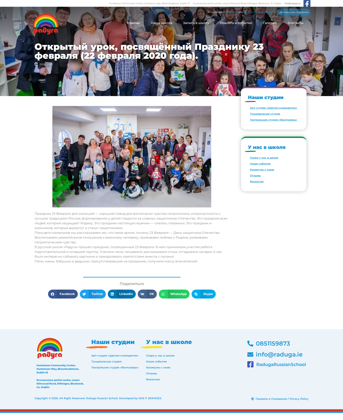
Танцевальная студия (265, 113)
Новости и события (236, 23)
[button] (63, 294)
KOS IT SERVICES (150, 398)
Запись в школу (196, 23)
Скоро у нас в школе (264, 157)
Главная (133, 23)
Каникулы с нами (262, 169)
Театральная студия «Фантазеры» (273, 119)
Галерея (270, 23)
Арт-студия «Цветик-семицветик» (273, 107)
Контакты (295, 23)
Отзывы (255, 175)
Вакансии (257, 181)
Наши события (260, 163)
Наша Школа (161, 23)
